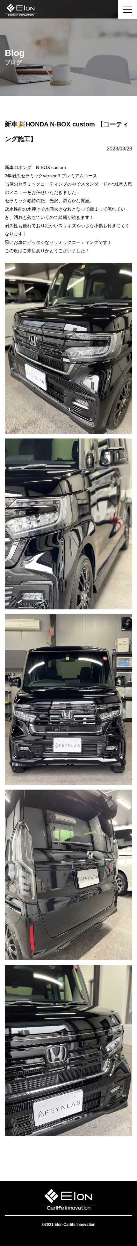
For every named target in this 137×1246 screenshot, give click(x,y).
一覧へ (68, 1155)
